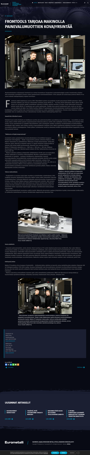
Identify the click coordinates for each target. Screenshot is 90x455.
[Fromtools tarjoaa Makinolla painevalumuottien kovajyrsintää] (45, 62)
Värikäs (68, 444)
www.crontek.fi (10, 353)
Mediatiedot (51, 2)
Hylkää (63, 452)
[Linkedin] (11, 365)
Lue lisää (8, 419)
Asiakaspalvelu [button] (58, 2)
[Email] (16, 365)
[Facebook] (6, 365)
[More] (18, 365)
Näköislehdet (41, 2)
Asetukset (72, 452)
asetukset (46, 453)
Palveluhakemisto (67, 2)
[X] (8, 365)
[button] (76, 1)
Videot (46, 2)
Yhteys (73, 2)
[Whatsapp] (13, 365)
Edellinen (80, 367)
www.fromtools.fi (10, 341)
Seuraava (10, 367)
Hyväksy (55, 452)
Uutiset (35, 2)
